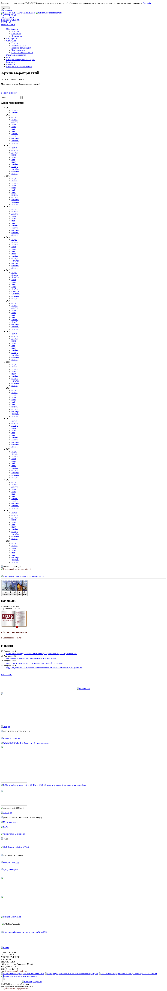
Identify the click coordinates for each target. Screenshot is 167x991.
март (13, 131)
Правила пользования (21, 48)
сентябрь (15, 138)
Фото (8, 57)
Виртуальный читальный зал (19, 67)
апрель (14, 119)
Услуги (14, 43)
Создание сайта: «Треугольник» (15, 989)
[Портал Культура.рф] (32, 982)
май (13, 129)
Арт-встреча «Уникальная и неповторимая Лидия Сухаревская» (34, 663)
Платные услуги (18, 45)
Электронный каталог (16, 55)
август (14, 117)
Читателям (11, 41)
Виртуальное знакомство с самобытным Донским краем (31, 658)
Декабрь (15, 277)
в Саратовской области (14, 634)
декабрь (14, 110)
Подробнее (148, 3)
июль (13, 124)
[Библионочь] (83, 689)
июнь (13, 126)
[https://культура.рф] (25, 743)
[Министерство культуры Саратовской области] (22, 973)
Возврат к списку (9, 93)
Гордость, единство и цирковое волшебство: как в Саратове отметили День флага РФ (44, 668)
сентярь (14, 263)
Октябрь (15, 291)
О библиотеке (12, 29)
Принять (5, 8)
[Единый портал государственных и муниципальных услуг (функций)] (11, 982)
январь (14, 143)
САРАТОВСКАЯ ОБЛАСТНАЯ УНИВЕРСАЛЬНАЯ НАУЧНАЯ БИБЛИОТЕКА (10, 20)
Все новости (6, 674)
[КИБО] (5, 948)
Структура (16, 34)
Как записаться (18, 50)
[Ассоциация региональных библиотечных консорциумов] (71, 973)
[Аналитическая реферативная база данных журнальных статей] (128, 973)
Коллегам (10, 64)
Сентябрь (15, 294)
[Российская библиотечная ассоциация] (19, 976)
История (15, 31)
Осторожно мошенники (22, 52)
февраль (15, 141)
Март (13, 287)
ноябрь (14, 112)
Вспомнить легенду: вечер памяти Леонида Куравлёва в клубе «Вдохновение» (41, 653)
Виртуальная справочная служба (20, 59)
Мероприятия (12, 38)
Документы (16, 36)
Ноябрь (14, 289)
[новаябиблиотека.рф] (11, 917)
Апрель (14, 275)
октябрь (14, 136)
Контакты (10, 62)
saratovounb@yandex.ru (17, 971)
